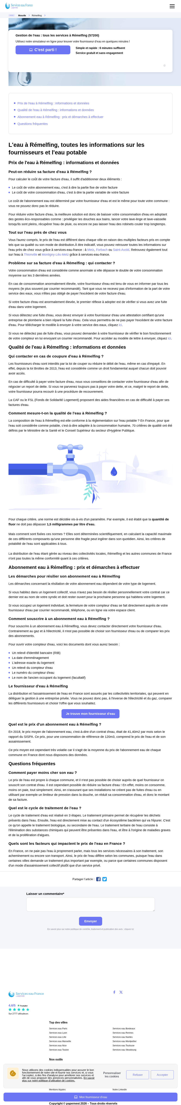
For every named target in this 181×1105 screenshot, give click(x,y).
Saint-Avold (121, 250)
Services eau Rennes (123, 1033)
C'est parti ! (45, 49)
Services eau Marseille (60, 1041)
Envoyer (90, 921)
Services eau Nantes (123, 1037)
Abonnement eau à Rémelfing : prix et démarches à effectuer (60, 117)
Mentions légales (57, 1089)
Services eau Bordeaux (124, 1028)
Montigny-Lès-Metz (55, 254)
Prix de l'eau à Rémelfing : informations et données (53, 103)
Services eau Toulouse (124, 1045)
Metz (90, 250)
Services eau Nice (58, 1045)
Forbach (102, 250)
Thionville (30, 254)
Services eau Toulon (59, 1050)
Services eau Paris (58, 1028)
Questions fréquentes (32, 124)
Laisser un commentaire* (45, 894)
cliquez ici (129, 929)
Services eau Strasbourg (124, 1050)
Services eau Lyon (58, 1033)
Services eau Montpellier (124, 1041)
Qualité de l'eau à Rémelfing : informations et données (55, 110)
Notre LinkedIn (120, 1089)
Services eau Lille (57, 1037)
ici (120, 325)
